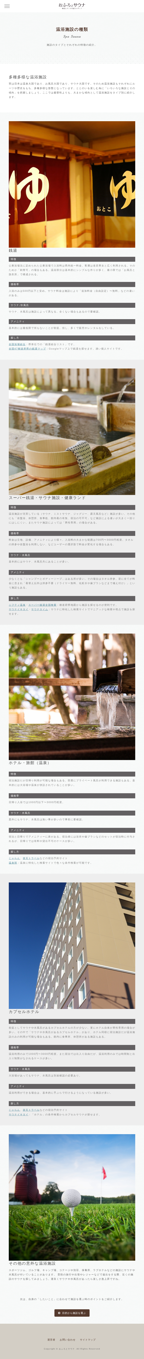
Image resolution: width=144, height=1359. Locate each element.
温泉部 (13, 862)
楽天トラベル (31, 858)
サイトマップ (88, 1339)
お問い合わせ (68, 1339)
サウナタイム (39, 609)
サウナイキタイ (18, 609)
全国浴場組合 (17, 344)
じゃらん (14, 858)
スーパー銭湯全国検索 (42, 605)
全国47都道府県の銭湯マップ (27, 348)
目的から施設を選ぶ (73, 1313)
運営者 (51, 1339)
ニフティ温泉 (17, 605)
